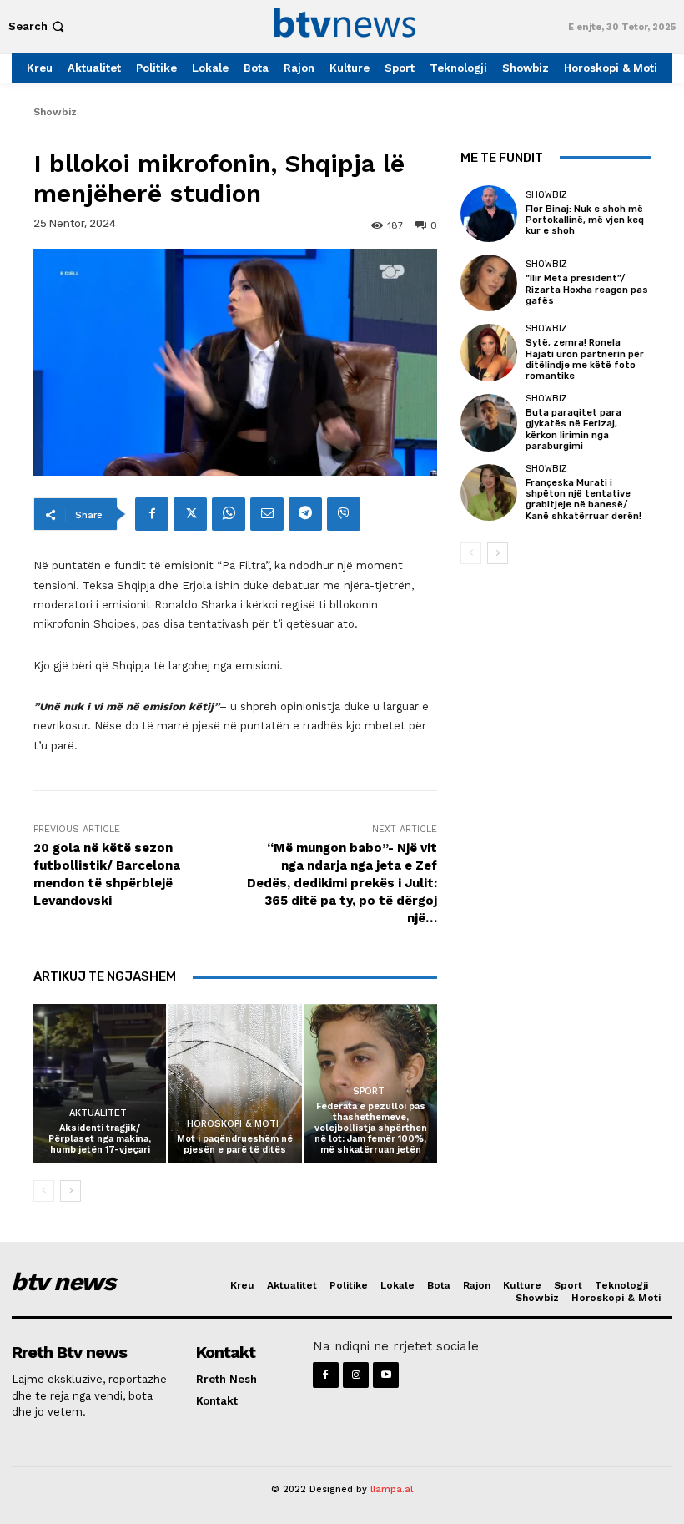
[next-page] (70, 1191)
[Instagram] (356, 1375)
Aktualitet (98, 1113)
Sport (369, 1091)
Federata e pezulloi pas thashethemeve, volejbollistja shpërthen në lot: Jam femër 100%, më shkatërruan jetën (370, 1128)
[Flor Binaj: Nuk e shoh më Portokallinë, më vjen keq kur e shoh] (488, 213)
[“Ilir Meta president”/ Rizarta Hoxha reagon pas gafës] (488, 283)
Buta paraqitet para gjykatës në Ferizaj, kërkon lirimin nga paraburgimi (573, 429)
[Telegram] (305, 514)
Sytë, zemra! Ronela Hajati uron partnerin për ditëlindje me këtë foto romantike (585, 359)
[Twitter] (190, 514)
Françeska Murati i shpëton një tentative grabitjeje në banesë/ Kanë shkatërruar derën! (583, 499)
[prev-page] (43, 1191)
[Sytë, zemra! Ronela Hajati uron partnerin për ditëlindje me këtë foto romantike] (488, 352)
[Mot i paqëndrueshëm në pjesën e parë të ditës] (234, 1083)
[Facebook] (151, 514)
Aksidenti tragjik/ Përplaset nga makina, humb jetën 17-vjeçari (99, 1139)
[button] (38, 26)
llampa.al (391, 1489)
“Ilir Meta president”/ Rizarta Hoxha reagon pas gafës (587, 289)
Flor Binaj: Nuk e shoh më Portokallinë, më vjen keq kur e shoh (585, 220)
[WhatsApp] (228, 514)
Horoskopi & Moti (233, 1123)
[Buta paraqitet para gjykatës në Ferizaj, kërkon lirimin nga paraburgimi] (488, 422)
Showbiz (55, 112)
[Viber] (343, 514)
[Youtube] (386, 1375)
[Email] (267, 514)
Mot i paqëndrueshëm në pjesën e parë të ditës (235, 1144)
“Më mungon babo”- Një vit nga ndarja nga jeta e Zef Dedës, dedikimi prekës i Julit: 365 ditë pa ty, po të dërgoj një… (342, 883)
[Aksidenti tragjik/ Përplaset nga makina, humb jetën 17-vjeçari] (99, 1083)
